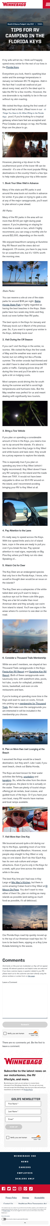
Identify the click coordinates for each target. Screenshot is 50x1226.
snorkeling (29, 776)
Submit (25, 1024)
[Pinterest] (25, 1189)
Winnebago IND (25, 1156)
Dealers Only (25, 1178)
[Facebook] (3, 1189)
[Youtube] (14, 1189)
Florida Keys (12, 67)
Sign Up (14, 1127)
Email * (11, 1119)
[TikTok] (31, 1189)
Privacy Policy (28, 1089)
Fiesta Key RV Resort (13, 671)
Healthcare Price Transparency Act (32, 1203)
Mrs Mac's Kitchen (20, 882)
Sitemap (25, 1197)
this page (31, 976)
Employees (25, 1173)
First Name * (13, 1103)
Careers (25, 1167)
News (25, 1161)
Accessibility (39, 1197)
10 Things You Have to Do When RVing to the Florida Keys (24, 113)
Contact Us (8, 1203)
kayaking (6, 780)
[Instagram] (20, 1189)
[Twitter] (9, 1189)
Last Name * (13, 1111)
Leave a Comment (9, 982)
